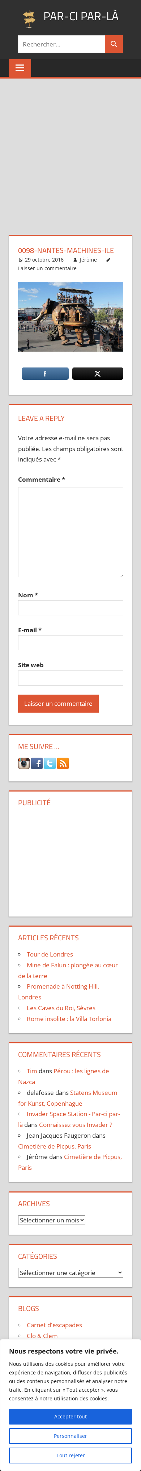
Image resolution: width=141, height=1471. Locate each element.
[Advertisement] (70, 152)
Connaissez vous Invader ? (75, 1124)
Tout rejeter (70, 1455)
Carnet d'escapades (54, 1325)
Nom (28, 595)
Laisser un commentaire (47, 268)
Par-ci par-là (81, 15)
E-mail (30, 630)
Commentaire (41, 479)
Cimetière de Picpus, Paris (54, 1146)
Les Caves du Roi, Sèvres (61, 1008)
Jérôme (88, 259)
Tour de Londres (50, 954)
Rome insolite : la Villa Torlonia (69, 1019)
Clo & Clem (42, 1336)
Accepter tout (70, 1416)
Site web (31, 665)
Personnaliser (70, 1435)
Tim (32, 1071)
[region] (70, 1405)
